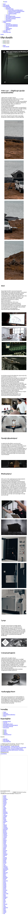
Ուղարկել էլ (4, 753)
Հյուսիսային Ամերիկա (12, 26)
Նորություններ (7, 21)
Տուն (4, 3)
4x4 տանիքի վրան (5, 747)
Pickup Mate (8, 7)
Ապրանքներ (6, 6)
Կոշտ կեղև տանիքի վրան (15, 10)
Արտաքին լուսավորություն (13, 17)
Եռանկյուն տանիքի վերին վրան (9, 750)
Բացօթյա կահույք (11, 18)
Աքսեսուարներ (12, 13)
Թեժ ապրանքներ (5, 746)
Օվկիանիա (9, 28)
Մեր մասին (6, 5)
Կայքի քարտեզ (15, 746)
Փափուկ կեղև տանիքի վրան (16, 11)
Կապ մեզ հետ (7, 32)
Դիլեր (4, 22)
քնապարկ (8, 19)
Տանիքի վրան (9, 8)
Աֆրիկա (8, 29)
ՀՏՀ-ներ (5, 30)
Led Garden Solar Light (16, 747)
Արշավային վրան (10, 16)
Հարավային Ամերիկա (12, 24)
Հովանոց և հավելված (14, 12)
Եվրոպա (8, 23)
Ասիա (7, 27)
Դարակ (8, 14)
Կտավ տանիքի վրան (17, 748)
